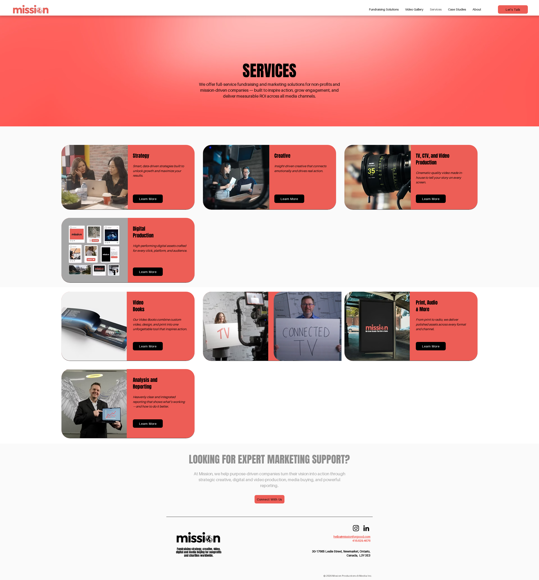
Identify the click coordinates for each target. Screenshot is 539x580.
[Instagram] (356, 528)
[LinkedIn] (366, 528)
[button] (148, 199)
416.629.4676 (361, 540)
